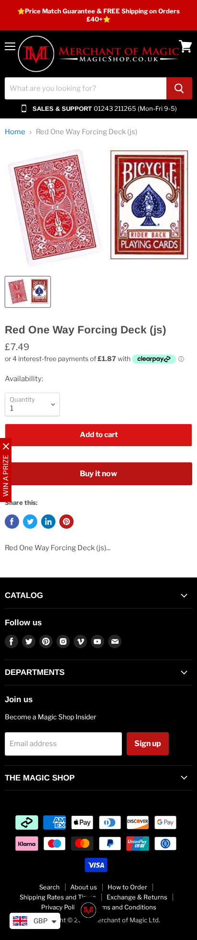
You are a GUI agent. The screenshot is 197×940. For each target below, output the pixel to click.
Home (15, 132)
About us (83, 887)
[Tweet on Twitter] (30, 521)
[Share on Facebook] (12, 521)
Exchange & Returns (137, 897)
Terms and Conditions (124, 907)
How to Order (127, 887)
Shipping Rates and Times (58, 897)
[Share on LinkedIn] (48, 521)
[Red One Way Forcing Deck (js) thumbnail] (27, 292)
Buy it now (98, 473)
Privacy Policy (61, 907)
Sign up (147, 743)
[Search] (179, 88)
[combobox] (85, 88)
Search (49, 887)
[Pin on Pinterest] (66, 521)
